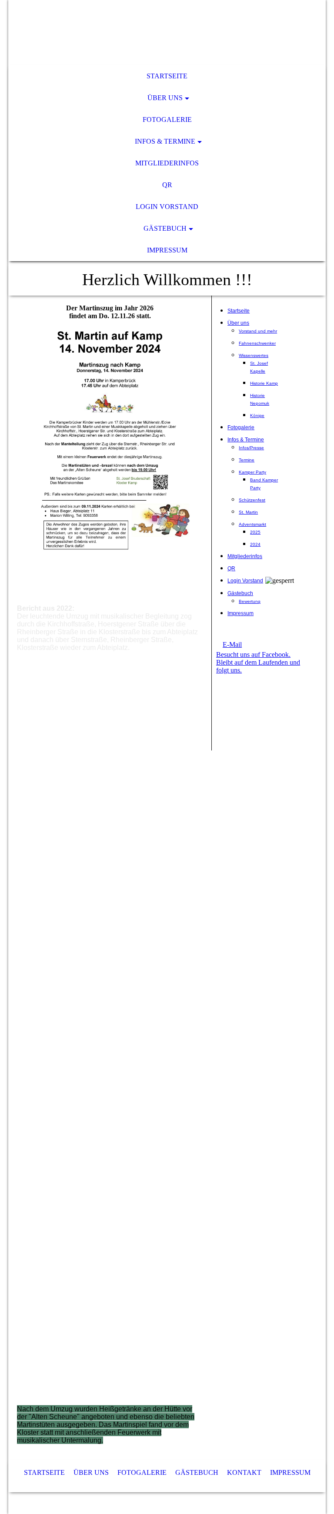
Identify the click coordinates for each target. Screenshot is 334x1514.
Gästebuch (165, 228)
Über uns (165, 97)
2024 (255, 544)
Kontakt (245, 1472)
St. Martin (248, 512)
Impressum (167, 250)
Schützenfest (252, 500)
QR (167, 184)
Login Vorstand (167, 206)
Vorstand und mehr (258, 331)
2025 (255, 532)
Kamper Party (252, 472)
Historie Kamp (264, 383)
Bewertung (250, 601)
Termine (246, 460)
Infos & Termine (165, 141)
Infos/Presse (251, 447)
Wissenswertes (253, 355)
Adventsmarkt (252, 524)
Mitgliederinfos (167, 163)
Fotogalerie (167, 119)
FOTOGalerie (142, 1472)
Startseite (167, 76)
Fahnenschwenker (257, 343)
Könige (257, 415)
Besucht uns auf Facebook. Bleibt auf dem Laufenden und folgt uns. (258, 662)
